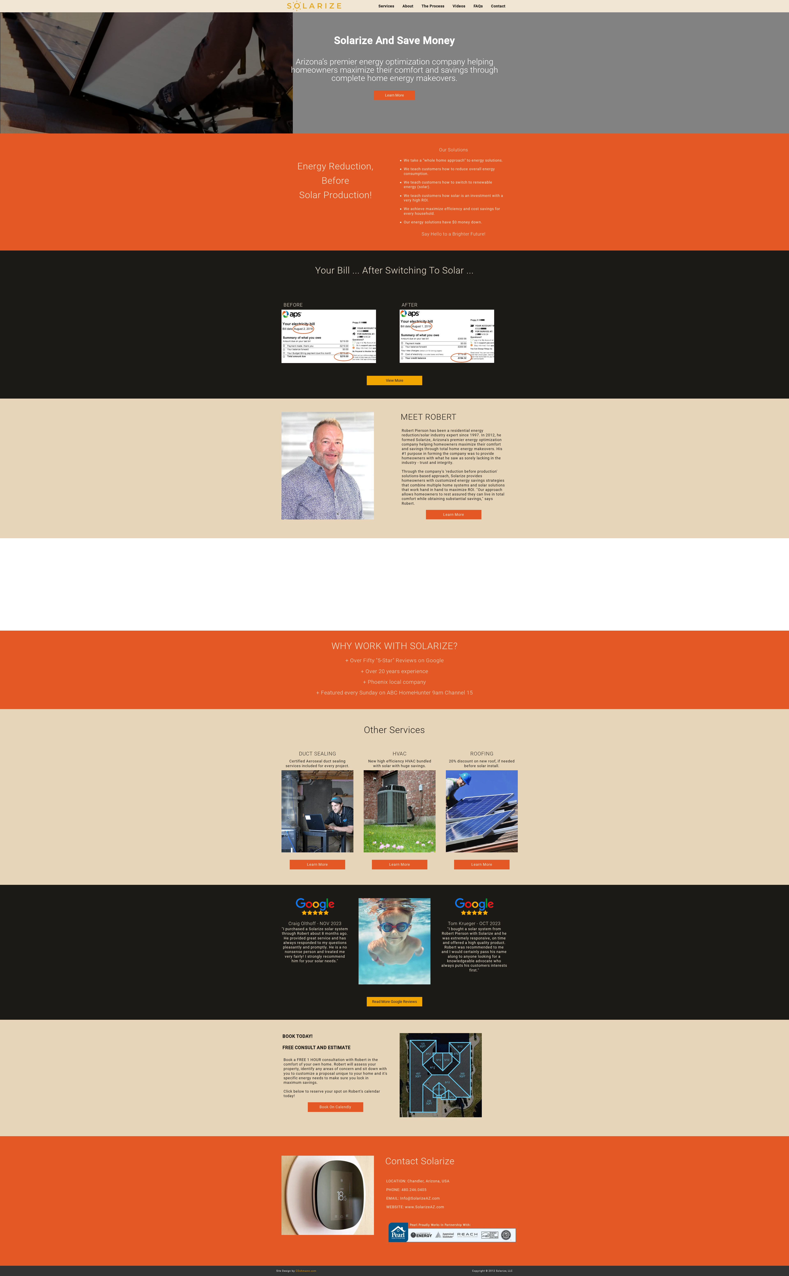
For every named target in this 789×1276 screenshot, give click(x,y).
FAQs (478, 6)
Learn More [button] (394, 95)
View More (394, 380)
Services (386, 6)
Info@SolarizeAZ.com (420, 1198)
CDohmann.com (306, 1270)
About (408, 6)
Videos (459, 6)
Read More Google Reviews (394, 1001)
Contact (498, 6)
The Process (433, 6)
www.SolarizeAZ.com (424, 1207)
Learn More (453, 514)
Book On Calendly (335, 1107)
